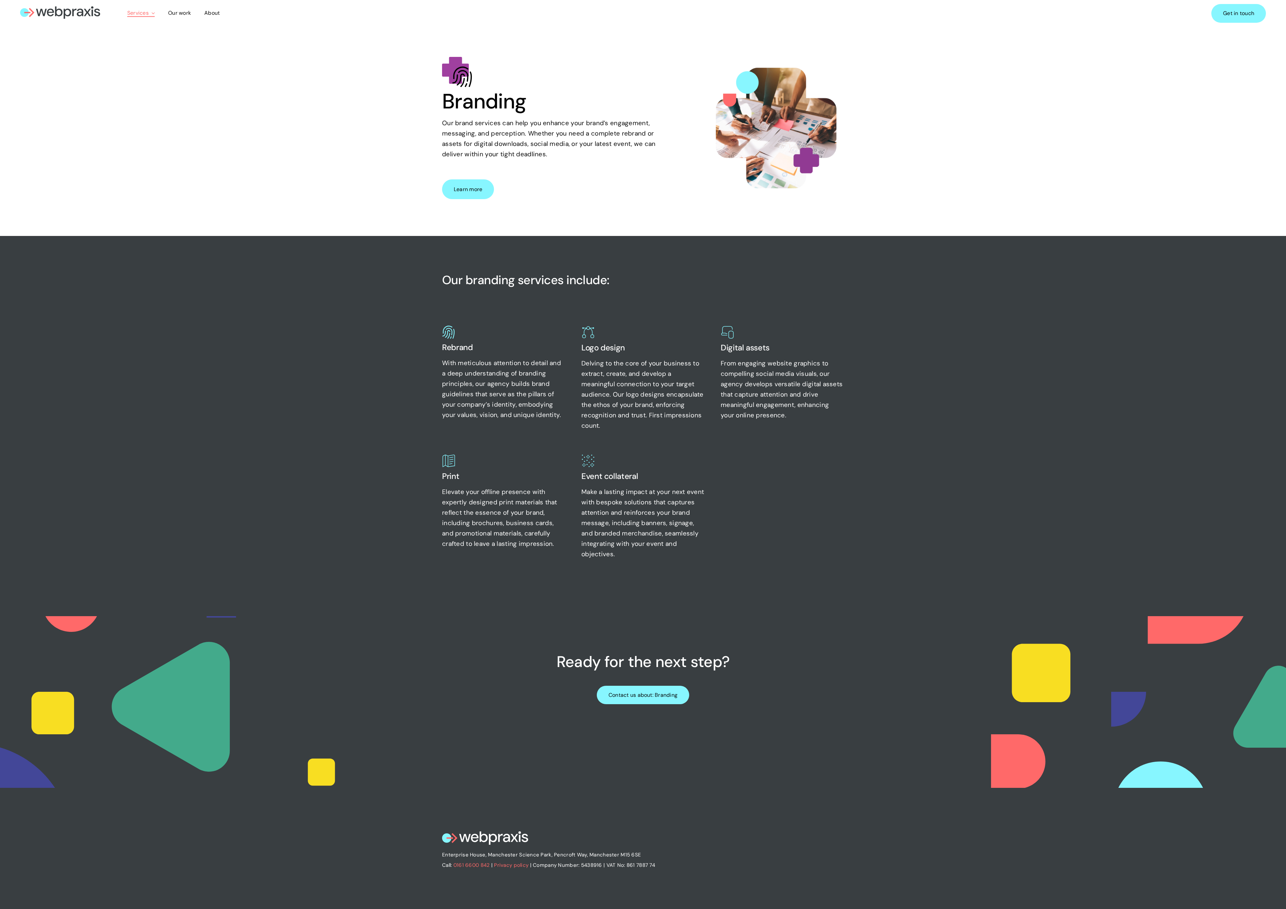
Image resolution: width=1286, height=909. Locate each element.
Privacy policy (511, 865)
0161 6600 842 (471, 865)
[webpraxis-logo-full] (60, 9)
